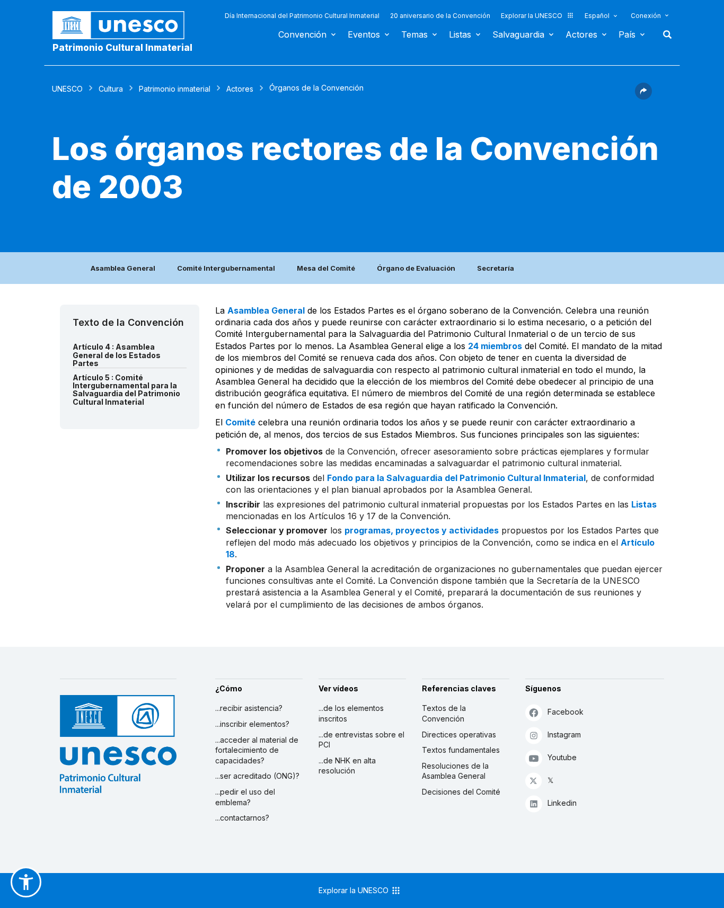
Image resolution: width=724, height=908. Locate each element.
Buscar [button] (664, 34)
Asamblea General (123, 268)
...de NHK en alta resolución (347, 766)
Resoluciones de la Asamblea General (455, 771)
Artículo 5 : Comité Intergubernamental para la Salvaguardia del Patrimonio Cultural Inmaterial (126, 389)
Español (597, 16)
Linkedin (562, 802)
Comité (240, 422)
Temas (414, 34)
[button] (643, 96)
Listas (460, 34)
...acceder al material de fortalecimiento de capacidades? (256, 750)
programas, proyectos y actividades (422, 530)
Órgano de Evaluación (416, 268)
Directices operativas (459, 734)
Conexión (646, 16)
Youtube (562, 757)
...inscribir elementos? (252, 723)
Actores (581, 34)
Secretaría (495, 268)
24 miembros (495, 346)
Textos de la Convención (444, 713)
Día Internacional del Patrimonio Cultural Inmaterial (302, 16)
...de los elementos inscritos (351, 713)
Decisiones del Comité (461, 791)
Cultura (111, 88)
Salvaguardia (518, 34)
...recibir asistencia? (248, 708)
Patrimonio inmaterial (174, 88)
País (627, 34)
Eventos (364, 34)
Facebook (566, 711)
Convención (302, 34)
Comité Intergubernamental (226, 268)
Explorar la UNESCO (531, 16)
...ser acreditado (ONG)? (257, 775)
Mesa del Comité (326, 268)
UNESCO (67, 88)
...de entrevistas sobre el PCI (361, 740)
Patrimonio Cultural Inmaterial (122, 47)
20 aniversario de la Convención (440, 16)
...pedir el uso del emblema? (245, 797)
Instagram (564, 734)
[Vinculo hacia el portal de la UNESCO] (124, 25)
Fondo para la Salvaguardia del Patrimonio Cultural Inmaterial (456, 478)
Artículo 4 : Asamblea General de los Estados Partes (117, 355)
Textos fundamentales (461, 749)
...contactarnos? (242, 817)
